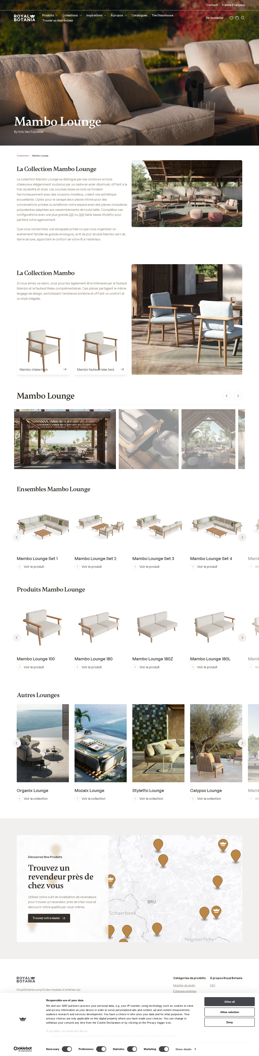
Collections (23, 155)
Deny (229, 1022)
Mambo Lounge (40, 155)
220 (71, 214)
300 (81, 214)
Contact (212, 5)
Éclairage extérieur (184, 991)
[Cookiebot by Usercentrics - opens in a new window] (22, 1049)
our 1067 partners (68, 1005)
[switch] (101, 1049)
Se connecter (215, 18)
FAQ (212, 985)
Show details (183, 1049)
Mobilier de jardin (184, 985)
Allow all (229, 1001)
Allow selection (229, 1011)
